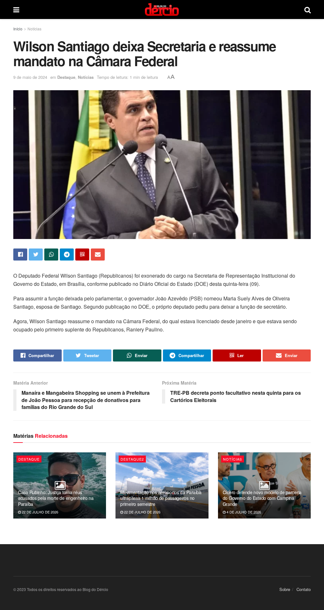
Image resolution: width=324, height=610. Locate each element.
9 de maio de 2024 (30, 77)
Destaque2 (132, 459)
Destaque (66, 77)
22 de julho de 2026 (39, 511)
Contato (303, 589)
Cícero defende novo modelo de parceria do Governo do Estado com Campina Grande (262, 498)
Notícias (34, 28)
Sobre (284, 589)
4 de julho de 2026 (243, 511)
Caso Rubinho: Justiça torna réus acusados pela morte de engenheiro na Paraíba (56, 498)
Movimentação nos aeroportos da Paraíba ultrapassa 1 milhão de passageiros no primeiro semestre (160, 498)
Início (17, 28)
